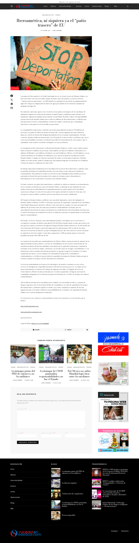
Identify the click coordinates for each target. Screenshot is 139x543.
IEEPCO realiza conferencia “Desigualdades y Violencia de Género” (114, 483)
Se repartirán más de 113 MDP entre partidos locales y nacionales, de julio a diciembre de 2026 (114, 494)
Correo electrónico (48, 433)
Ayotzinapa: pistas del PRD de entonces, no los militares (23, 373)
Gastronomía (96, 6)
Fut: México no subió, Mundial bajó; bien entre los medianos (79, 373)
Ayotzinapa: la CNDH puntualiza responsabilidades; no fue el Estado (51, 375)
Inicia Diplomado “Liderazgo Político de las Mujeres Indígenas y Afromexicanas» (115, 504)
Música (53, 6)
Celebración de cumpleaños (72, 493)
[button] (128, 6)
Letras (87, 6)
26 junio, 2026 (85, 380)
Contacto (114, 531)
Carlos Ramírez (57, 30)
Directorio (125, 531)
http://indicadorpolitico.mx (30, 306)
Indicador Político (48, 15)
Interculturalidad (65, 6)
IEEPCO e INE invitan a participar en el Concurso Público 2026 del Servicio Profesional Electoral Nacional (115, 472)
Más (115, 6)
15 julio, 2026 (57, 382)
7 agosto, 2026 (28, 380)
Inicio (45, 6)
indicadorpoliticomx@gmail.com (31, 312)
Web (66, 432)
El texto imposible (68, 515)
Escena (78, 6)
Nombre (20, 433)
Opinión (57, 15)
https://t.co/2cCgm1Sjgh (40, 323)
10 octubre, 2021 (45, 30)
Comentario (21, 409)
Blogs (107, 6)
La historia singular (69, 483)
